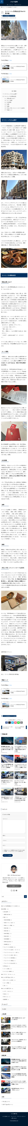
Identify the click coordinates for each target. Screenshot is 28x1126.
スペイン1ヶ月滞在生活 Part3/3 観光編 (17, 80)
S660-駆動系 (7, 939)
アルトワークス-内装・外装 (10, 955)
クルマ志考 (14, 1)
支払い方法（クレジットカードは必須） (16, 108)
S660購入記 (7, 944)
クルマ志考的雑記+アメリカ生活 (9, 15)
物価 (8, 106)
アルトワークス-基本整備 (10, 958)
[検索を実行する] (25, 896)
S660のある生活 (8, 941)
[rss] (16, 1113)
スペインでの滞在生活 (10, 96)
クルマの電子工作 (8, 988)
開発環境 (6, 999)
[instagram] (14, 890)
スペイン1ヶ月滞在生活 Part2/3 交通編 (17, 67)
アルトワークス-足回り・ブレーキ (12, 949)
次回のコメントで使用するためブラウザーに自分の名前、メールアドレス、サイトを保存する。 (14, 851)
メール (4, 840)
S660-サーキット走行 (9, 922)
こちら (10, 60)
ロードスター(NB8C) (8, 971)
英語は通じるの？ (11, 98)
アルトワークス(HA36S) (9, 947)
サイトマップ (13, 1116)
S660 (5, 917)
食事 (8, 104)
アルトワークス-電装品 (9, 960)
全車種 (6, 909)
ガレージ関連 (7, 983)
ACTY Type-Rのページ (8, 1104)
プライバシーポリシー (21, 1116)
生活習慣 (9, 102)
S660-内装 (7, 928)
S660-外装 (7, 930)
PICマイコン (6, 996)
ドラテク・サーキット (9, 974)
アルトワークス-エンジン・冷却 (11, 952)
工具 (5, 985)
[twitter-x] (11, 890)
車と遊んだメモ (6, 1101)
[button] (6, 722)
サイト (4, 845)
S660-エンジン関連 (9, 925)
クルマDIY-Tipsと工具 (9, 977)
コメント (5, 818)
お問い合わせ (14, 1118)
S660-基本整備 (8, 920)
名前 (4, 835)
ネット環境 (9, 100)
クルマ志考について (14, 886)
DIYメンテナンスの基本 (9, 980)
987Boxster (6, 966)
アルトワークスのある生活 (10, 963)
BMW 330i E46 (8, 914)
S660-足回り (7, 936)
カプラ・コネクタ (8, 991)
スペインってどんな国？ (11, 94)
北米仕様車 (6, 911)
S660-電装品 (7, 933)
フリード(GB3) (7, 968)
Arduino (6, 994)
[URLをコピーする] (21, 722)
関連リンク (9, 110)
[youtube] (16, 890)
